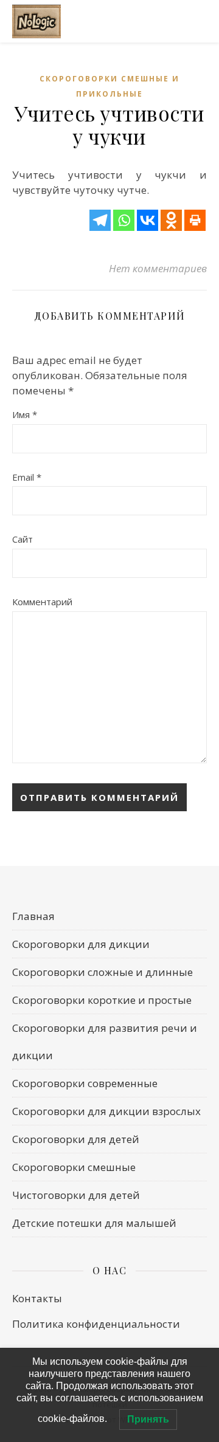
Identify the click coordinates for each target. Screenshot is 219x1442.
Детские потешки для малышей (94, 1223)
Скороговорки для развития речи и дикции (104, 1041)
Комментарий (42, 602)
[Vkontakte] (147, 220)
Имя (24, 414)
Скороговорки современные (85, 1083)
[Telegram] (100, 220)
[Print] (195, 220)
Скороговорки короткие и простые (102, 1000)
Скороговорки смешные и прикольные (109, 86)
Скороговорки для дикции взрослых (106, 1111)
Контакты (37, 1298)
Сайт (22, 539)
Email (26, 477)
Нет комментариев (158, 268)
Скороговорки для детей (75, 1139)
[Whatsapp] (123, 220)
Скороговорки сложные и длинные (102, 972)
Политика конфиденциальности (96, 1324)
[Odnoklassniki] (171, 220)
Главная (33, 916)
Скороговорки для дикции (81, 944)
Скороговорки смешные (74, 1167)
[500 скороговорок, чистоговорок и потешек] (36, 21)
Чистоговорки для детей (76, 1195)
